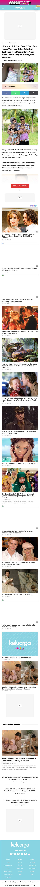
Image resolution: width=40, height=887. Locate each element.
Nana (16, 793)
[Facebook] (11, 854)
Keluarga (4, 42)
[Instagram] (14, 854)
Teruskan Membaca (20, 186)
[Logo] (20, 7)
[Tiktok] (22, 854)
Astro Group (32, 885)
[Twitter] (18, 854)
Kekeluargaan (13, 42)
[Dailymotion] (29, 854)
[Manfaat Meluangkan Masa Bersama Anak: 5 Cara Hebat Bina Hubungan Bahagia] (20, 743)
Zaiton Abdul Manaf (9, 60)
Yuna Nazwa (5, 763)
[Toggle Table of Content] (33, 86)
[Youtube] (25, 854)
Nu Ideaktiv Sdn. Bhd (19, 885)
